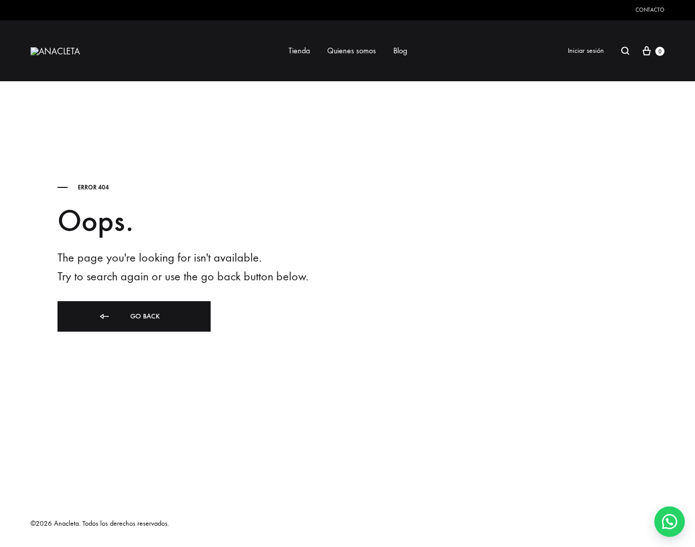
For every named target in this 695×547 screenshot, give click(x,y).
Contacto (649, 10)
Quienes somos (351, 50)
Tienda (299, 50)
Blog (400, 50)
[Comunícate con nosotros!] (669, 521)
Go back (144, 316)
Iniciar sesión (586, 50)
